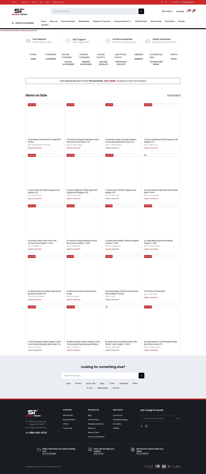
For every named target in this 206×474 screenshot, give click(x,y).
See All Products (173, 95)
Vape (68, 383)
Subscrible (177, 418)
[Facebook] (162, 2)
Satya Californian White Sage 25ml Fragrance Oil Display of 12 (82, 191)
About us (25, 2)
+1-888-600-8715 (36, 432)
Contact (34, 2)
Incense (116, 388)
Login (47, 2)
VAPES (33, 59)
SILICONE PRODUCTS (103, 63)
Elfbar (135, 383)
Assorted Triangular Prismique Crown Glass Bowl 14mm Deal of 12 (83, 140)
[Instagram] (166, 2)
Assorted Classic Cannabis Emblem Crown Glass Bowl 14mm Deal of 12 (120, 140)
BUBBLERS (139, 59)
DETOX (174, 59)
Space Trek (90, 383)
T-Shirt (112, 383)
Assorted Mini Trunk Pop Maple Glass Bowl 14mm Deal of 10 (160, 342)
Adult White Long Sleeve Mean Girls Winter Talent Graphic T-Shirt (121, 342)
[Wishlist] (187, 11)
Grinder (78, 383)
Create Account (57, 2)
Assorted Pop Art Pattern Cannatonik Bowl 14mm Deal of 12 (44, 292)
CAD (13, 2)
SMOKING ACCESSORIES (86, 63)
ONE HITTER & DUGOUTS (121, 63)
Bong (102, 383)
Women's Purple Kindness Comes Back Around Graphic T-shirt (82, 241)
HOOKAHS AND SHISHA (156, 63)
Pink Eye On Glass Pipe (156, 291)
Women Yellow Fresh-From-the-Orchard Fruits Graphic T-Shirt (42, 241)
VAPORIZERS (51, 59)
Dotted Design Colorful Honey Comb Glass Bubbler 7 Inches (121, 292)
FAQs (41, 2)
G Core (90, 388)
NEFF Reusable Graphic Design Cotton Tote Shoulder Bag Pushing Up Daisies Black (83, 344)
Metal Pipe (124, 383)
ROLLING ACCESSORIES (68, 63)
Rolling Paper (102, 388)
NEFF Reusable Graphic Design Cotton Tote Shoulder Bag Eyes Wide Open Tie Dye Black (44, 344)
